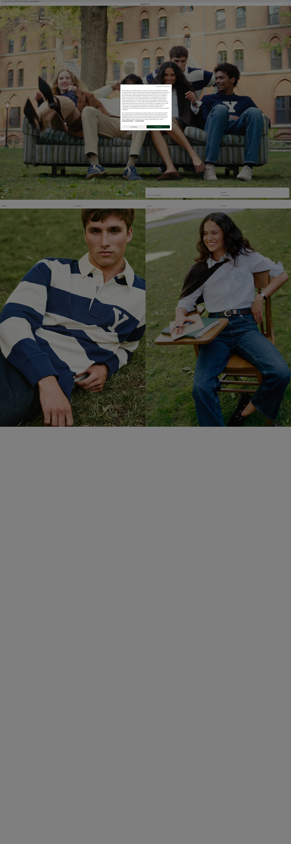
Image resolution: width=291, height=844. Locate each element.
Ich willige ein (158, 126)
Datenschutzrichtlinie (127, 120)
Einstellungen (133, 127)
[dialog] (146, 107)
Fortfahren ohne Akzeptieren (163, 86)
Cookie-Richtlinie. (139, 120)
